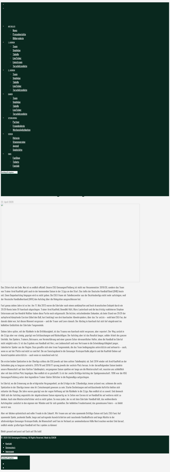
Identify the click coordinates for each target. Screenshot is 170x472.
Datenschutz (10, 447)
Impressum (10, 451)
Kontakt (9, 443)
